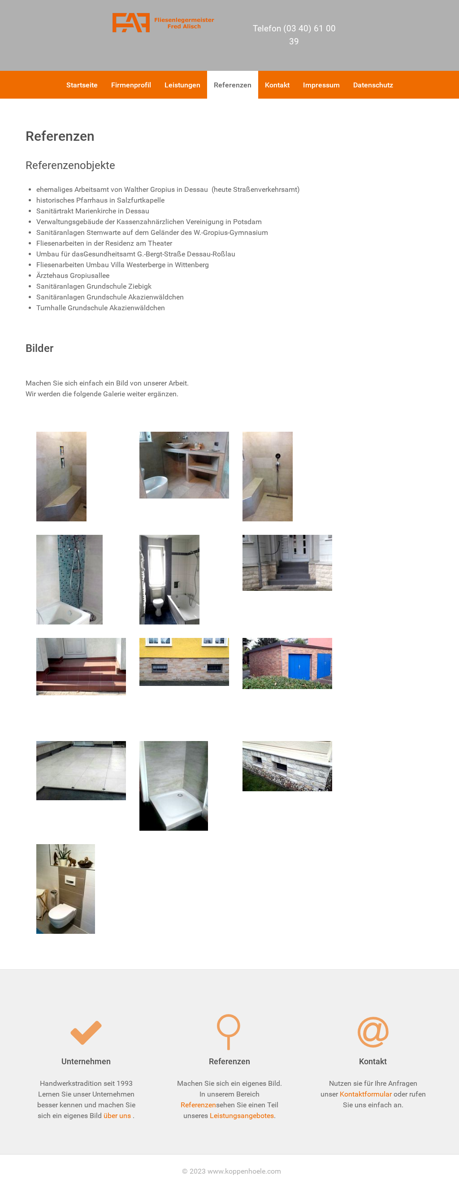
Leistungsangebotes (242, 1115)
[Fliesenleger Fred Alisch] (165, 22)
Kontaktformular (366, 1094)
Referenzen (198, 1105)
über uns (117, 1115)
